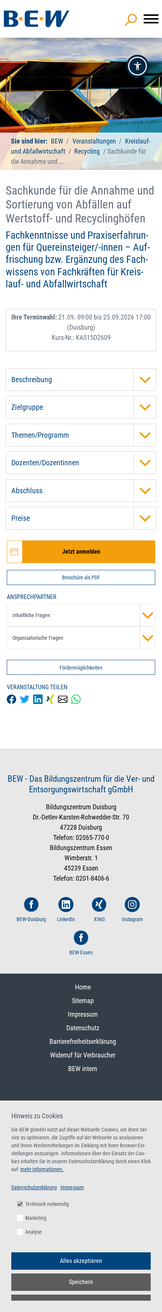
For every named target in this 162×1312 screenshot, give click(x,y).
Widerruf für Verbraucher (82, 1055)
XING (99, 919)
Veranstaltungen (95, 141)
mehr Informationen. (42, 1169)
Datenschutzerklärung (34, 1187)
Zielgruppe (27, 407)
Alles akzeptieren (81, 1260)
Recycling (87, 151)
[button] (137, 66)
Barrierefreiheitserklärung (82, 1041)
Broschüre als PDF (81, 577)
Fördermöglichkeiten (81, 668)
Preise (20, 518)
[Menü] (151, 18)
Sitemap (83, 1001)
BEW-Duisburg (31, 919)
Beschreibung (31, 379)
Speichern (81, 1282)
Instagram (132, 919)
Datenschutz (82, 1028)
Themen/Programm (40, 435)
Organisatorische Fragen (37, 638)
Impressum (83, 1014)
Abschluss (27, 490)
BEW (58, 141)
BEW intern (82, 1069)
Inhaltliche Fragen (31, 615)
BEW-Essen (81, 952)
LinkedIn (66, 919)
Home (83, 987)
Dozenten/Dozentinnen (45, 462)
